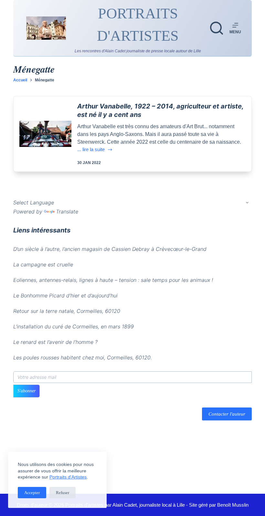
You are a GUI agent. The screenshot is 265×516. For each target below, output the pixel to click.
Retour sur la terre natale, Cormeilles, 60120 (66, 311)
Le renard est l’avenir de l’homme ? (55, 342)
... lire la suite (93, 150)
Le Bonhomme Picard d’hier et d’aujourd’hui (65, 295)
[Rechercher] (216, 28)
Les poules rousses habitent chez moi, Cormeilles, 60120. (82, 357)
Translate (67, 211)
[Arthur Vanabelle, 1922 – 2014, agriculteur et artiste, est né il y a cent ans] (45, 134)
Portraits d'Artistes (68, 477)
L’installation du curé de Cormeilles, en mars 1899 (73, 326)
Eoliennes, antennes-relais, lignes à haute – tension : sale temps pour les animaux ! (113, 280)
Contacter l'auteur (226, 414)
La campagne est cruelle (43, 264)
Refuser (62, 492)
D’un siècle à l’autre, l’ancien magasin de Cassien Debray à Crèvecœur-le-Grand (110, 249)
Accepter (32, 492)
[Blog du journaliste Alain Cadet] (46, 28)
